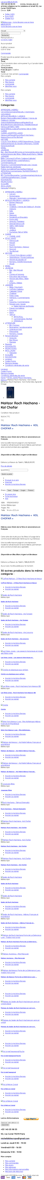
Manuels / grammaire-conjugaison (23, 198)
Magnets (8, 344)
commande (9, 84)
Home (3, 378)
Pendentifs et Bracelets (18, 217)
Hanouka (13, 353)
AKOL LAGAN (10, 350)
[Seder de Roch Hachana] (11, 595)
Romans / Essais (16, 334)
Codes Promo (10, 361)
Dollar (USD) (10, 14)
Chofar (3, 709)
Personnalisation (11, 336)
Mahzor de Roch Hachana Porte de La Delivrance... (19, 941)
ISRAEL (7, 266)
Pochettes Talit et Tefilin (18, 232)
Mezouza (12, 215)
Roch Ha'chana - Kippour (19, 247)
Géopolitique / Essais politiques (21, 257)
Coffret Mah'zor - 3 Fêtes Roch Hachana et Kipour (19, 583)
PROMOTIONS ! (11, 348)
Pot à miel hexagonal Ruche (11, 1056)
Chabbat (12, 293)
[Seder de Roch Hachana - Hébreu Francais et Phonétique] (22, 916)
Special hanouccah (16, 224)
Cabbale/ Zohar (15, 291)
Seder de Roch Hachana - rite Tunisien (14, 620)
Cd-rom (12, 194)
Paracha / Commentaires (19, 302)
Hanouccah (14, 240)
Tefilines (12, 228)
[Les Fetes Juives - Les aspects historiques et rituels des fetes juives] (22, 653)
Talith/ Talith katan (16, 226)
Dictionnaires (14, 196)
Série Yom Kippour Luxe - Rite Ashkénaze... (16, 730)
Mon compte (10, 80)
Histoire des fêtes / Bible (19, 279)
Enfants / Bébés (15, 283)
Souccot (12, 249)
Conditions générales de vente (17, 365)
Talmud (12, 315)
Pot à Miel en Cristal (8, 1089)
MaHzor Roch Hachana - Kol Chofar (14, 827)
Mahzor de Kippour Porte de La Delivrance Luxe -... (19, 977)
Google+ (23, 490)
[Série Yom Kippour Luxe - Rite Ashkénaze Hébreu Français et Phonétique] (22, 724)
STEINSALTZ (18, 321)
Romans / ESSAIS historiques (20, 262)
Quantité (4, 470)
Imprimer (8, 482)
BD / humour (14, 325)
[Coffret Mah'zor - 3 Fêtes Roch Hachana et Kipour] (21, 579)
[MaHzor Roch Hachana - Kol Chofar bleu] (10, 398)
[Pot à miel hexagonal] (10, 1068)
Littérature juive (15, 329)
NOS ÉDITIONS (10, 357)
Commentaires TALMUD (23, 319)
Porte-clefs (13, 219)
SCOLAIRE (9, 355)
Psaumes (13, 310)
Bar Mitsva (13, 340)
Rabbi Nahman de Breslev (24, 306)
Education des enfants (18, 276)
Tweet (9, 490)
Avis (6, 498)
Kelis (11, 211)
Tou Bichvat (13, 251)
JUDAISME (9, 285)
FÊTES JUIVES (10, 238)
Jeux (11, 281)
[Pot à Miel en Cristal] (9, 1084)
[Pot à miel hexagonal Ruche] (12, 1051)
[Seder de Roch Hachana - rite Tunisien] (16, 614)
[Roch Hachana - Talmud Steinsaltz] (15, 802)
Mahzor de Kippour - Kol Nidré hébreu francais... (18, 751)
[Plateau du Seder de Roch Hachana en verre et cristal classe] (22, 1004)
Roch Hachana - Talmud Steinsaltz (13, 809)
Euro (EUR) (9, 16)
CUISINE (8, 234)
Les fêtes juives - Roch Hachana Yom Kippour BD (18, 692)
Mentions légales (11, 363)
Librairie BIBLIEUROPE (9, 2)
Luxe (11, 300)
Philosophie (13, 331)
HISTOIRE (8, 253)
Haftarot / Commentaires (19, 298)
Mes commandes (12, 1163)
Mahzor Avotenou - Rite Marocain (13, 958)
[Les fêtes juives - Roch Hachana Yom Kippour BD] (21, 686)
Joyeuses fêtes (6, 790)
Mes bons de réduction (14, 1171)
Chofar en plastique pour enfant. (13, 674)
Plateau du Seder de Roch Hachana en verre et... (18, 1008)
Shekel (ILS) (9, 18)
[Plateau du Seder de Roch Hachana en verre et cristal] (22, 1022)
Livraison (8, 359)
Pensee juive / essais (17, 304)
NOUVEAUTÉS (10, 346)
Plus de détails (6, 466)
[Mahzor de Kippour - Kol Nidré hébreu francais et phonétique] (22, 744)
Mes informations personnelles (17, 1169)
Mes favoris (9, 82)
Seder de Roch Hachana (9, 601)
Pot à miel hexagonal (8, 1072)
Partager (15, 490)
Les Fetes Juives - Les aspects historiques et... (17, 657)
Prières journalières (16, 308)
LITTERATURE (10, 323)
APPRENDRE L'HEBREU (13, 192)
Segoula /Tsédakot (16, 221)
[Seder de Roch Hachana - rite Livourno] (17, 632)
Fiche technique (11, 496)
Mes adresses (10, 1167)
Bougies (12, 204)
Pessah (12, 243)
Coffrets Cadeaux (16, 289)
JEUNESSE (9, 268)
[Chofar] (4, 705)
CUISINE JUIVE (14, 236)
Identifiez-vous (11, 86)
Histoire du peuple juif (17, 259)
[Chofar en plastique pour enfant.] (14, 670)
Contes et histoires (16, 274)
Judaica (12, 230)
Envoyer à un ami (12, 480)
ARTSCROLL (18, 317)
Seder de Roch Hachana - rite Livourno (15, 639)
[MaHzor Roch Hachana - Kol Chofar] (16, 821)
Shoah (11, 264)
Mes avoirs (9, 1165)
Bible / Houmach (16, 287)
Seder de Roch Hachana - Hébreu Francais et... (17, 923)
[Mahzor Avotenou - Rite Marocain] (15, 954)
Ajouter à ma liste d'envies (15, 484)
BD (10, 272)
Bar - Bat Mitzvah (16, 270)
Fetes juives (14, 295)
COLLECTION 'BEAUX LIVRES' (20, 255)
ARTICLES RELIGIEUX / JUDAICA (17, 200)
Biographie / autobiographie (20, 327)
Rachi (11, 312)
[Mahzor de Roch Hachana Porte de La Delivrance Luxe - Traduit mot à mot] (22, 937)
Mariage (12, 342)
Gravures (13, 338)
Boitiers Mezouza (16, 202)
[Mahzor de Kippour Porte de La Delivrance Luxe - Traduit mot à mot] (22, 972)
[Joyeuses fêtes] (8, 784)
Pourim (12, 245)
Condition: (5, 413)
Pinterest (31, 490)
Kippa (11, 213)
